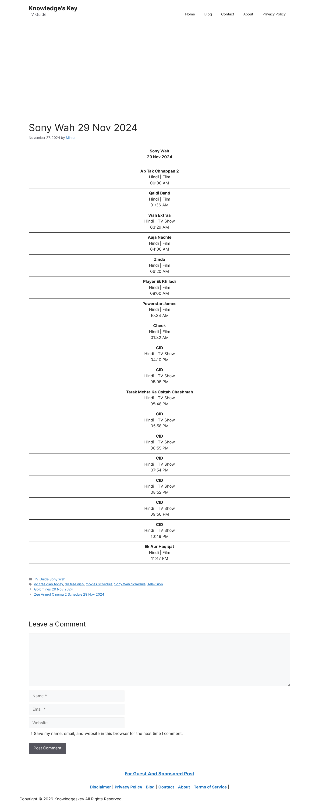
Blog (208, 14)
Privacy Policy (274, 14)
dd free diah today (48, 584)
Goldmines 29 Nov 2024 (53, 589)
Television (155, 584)
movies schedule (99, 584)
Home (190, 14)
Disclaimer (100, 787)
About (248, 14)
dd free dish (74, 584)
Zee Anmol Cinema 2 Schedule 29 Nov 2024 (69, 594)
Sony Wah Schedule (129, 584)
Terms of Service (210, 787)
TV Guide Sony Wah (49, 579)
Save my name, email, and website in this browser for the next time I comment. (108, 733)
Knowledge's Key (53, 8)
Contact (227, 14)
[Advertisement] (140, 61)
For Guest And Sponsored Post (159, 774)
